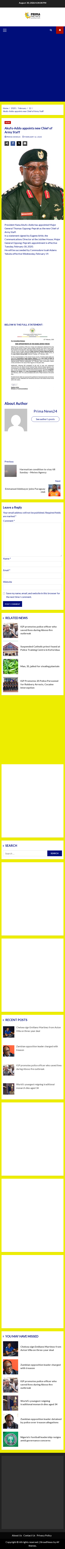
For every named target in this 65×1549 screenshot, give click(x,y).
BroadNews (46, 1542)
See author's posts (45, 419)
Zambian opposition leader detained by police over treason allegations (10, 1421)
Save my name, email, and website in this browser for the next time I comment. (33, 595)
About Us (17, 1535)
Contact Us (29, 1535)
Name (7, 558)
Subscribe (59, 30)
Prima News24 (14, 137)
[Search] (51, 30)
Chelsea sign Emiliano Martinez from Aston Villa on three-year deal (10, 1348)
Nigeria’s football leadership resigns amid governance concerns (10, 1439)
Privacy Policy (44, 1535)
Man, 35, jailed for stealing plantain (10, 666)
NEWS (7, 122)
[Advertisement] (32, 67)
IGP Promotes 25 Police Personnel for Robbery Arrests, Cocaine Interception (10, 684)
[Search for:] (25, 853)
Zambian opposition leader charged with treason (10, 1366)
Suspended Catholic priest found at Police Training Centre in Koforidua (10, 648)
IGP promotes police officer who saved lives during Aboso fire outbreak (10, 630)
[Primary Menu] (4, 30)
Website (7, 581)
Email (6, 570)
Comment (9, 521)
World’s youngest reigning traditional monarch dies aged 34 (10, 1403)
